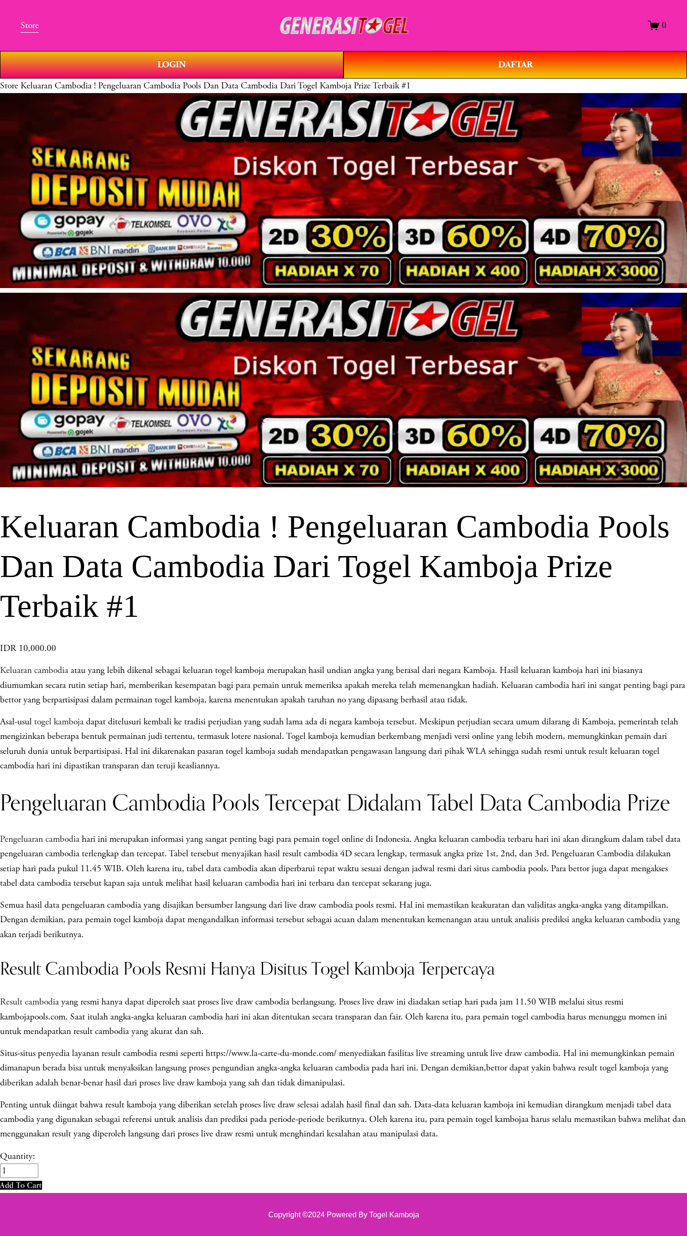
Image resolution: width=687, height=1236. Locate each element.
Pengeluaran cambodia (39, 839)
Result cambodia (29, 1002)
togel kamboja (59, 722)
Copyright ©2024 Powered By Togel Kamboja (343, 1215)
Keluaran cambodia (34, 670)
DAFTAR (515, 64)
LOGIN (171, 64)
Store (9, 86)
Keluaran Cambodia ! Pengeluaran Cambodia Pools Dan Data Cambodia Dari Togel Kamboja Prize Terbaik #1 (216, 86)
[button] (21, 1185)
